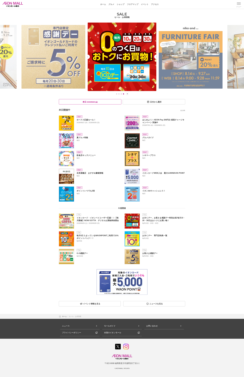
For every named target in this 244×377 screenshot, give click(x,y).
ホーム (64, 316)
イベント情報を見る (91, 304)
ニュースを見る (156, 304)
